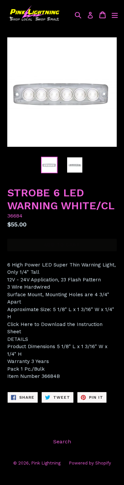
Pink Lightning (46, 463)
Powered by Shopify (90, 463)
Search (62, 441)
